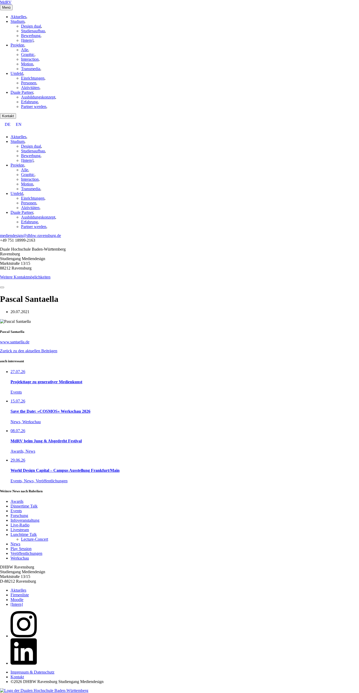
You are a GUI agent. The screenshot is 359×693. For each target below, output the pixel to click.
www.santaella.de (14, 342)
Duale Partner (22, 92)
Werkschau (20, 558)
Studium (17, 21)
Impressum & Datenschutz (32, 672)
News (15, 544)
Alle (24, 50)
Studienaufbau (33, 31)
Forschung (19, 515)
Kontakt (8, 116)
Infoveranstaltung (25, 520)
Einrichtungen (32, 78)
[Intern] (27, 40)
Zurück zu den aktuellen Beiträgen (28, 351)
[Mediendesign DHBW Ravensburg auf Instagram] (24, 636)
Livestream (20, 529)
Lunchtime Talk (24, 534)
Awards (17, 501)
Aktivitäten (30, 87)
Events (16, 511)
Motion (27, 64)
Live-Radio (20, 525)
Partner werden (33, 106)
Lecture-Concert (34, 539)
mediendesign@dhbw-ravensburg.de (30, 235)
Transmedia (30, 68)
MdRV (6, 2)
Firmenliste (20, 595)
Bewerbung (30, 35)
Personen (28, 83)
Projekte (17, 45)
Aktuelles (18, 16)
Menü (6, 7)
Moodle (17, 599)
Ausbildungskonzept (38, 97)
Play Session (21, 548)
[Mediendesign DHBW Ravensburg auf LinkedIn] (24, 663)
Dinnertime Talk (24, 506)
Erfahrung (29, 102)
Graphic (27, 54)
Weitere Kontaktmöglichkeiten (25, 277)
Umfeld (17, 73)
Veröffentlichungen (26, 553)
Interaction (30, 59)
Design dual (31, 26)
